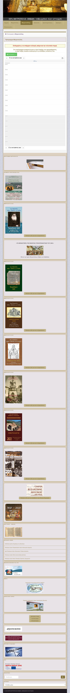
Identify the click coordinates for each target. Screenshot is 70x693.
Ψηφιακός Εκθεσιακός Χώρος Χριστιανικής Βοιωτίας (35, 600)
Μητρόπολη (14, 22)
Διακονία (36, 22)
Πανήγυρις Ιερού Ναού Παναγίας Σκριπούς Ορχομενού (17, 558)
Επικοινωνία (8, 27)
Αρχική (6, 22)
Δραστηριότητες (48, 22)
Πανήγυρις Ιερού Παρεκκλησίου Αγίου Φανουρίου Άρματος (18, 547)
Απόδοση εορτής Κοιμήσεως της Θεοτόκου (15, 543)
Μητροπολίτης (26, 22)
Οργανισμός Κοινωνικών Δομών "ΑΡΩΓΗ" (34, 582)
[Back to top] (66, 689)
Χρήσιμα (58, 22)
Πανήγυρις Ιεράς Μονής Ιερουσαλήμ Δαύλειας (15, 555)
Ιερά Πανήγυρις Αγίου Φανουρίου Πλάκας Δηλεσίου (16, 551)
